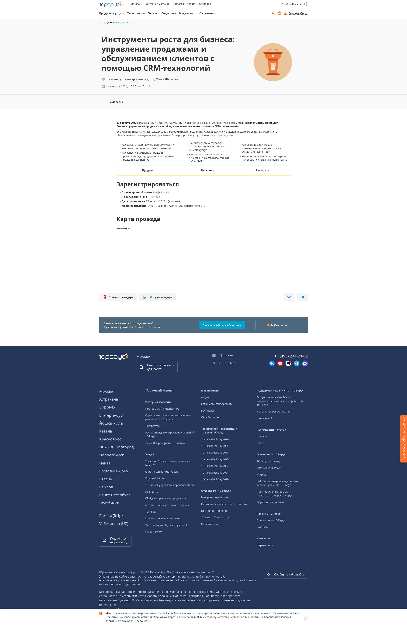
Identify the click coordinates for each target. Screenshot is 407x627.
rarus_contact (226, 363)
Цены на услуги (154, 531)
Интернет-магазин (157, 4)
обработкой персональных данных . (176, 617)
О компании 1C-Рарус (271, 454)
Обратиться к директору (272, 502)
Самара (106, 486)
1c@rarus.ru (279, 325)
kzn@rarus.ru (161, 192)
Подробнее (142, 621)
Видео (260, 443)
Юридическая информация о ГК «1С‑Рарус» (129, 572)
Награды (262, 474)
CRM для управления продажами (165, 498)
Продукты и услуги (111, 13)
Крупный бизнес (155, 478)
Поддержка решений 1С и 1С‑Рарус (280, 390)
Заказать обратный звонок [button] (222, 325)
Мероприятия (136, 13)
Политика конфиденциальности (189, 572)
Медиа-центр (187, 13)
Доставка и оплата (184, 4)
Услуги (149, 454)
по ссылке (106, 605)
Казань (105, 431)
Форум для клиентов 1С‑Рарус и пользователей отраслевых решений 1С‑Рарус (280, 401)
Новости (262, 436)
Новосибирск (111, 454)
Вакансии (263, 527)
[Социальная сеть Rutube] (288, 363)
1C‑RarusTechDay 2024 (215, 452)
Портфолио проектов (214, 511)
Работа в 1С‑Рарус (268, 513)
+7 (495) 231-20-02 (291, 4)
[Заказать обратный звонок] (306, 4)
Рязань (105, 479)
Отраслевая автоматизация (162, 471)
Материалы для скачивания (274, 411)
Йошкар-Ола (111, 423)
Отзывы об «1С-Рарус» (216, 490)
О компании (207, 13)
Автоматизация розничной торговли (168, 505)
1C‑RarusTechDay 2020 (215, 479)
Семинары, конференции (216, 404)
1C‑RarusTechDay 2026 (215, 439)
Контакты (205, 4)
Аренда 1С (151, 491)
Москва (106, 391)
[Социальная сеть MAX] (305, 363)
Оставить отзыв (210, 524)
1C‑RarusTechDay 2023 (215, 459)
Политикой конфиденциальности (126, 617)
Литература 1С (154, 426)
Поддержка (168, 13)
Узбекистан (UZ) (113, 523)
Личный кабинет (162, 390)
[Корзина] (279, 13)
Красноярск (110, 439)
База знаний (264, 418)
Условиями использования (277, 613)
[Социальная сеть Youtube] (280, 363)
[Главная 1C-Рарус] (111, 4)
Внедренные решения (215, 497)
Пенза (104, 463)
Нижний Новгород (116, 447)
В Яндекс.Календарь (120, 297)
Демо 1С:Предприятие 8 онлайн (165, 443)
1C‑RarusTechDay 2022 (215, 466)
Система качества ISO (270, 468)
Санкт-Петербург (114, 494)
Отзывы (153, 13)
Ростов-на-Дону (113, 471)
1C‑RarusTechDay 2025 (215, 446)
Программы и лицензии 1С (162, 408)
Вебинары (207, 410)
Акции (205, 397)
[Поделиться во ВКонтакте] (289, 297)
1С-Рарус (104, 22)
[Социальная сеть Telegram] (297, 363)
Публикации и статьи (271, 429)
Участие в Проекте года (215, 517)
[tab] (111, 13)
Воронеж (107, 407)
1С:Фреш (150, 511)
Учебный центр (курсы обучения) (166, 525)
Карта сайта (265, 545)
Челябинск (109, 502)
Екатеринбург (111, 415)
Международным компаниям (163, 518)
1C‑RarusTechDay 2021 (215, 472)
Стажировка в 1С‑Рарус (271, 520)
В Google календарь (160, 297)
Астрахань (108, 399)
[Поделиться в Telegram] (302, 297)
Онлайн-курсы (210, 417)
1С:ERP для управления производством (169, 485)
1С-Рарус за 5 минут (269, 461)
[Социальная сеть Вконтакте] (272, 363)
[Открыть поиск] (274, 13)
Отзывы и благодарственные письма (224, 504)
